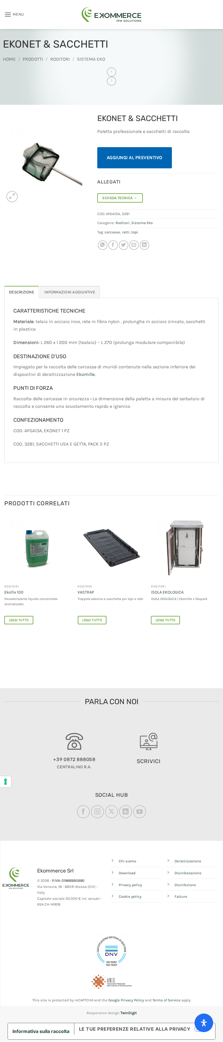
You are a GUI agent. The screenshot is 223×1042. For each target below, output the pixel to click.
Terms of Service (166, 1000)
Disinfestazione (188, 873)
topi (134, 232)
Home (9, 59)
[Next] (218, 574)
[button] (14, 14)
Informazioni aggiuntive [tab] (69, 292)
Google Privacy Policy (126, 1000)
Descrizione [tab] (21, 292)
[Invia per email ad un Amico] (134, 245)
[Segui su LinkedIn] (125, 811)
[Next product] (111, 71)
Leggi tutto (19, 620)
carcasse (112, 232)
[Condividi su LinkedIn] (144, 245)
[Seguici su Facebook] (83, 811)
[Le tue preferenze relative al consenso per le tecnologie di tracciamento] (5, 781)
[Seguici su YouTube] (139, 811)
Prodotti (33, 59)
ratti (126, 232)
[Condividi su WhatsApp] (102, 245)
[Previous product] (111, 81)
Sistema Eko (91, 59)
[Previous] (4, 574)
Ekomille (85, 374)
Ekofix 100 (14, 592)
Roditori (60, 59)
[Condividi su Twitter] (123, 245)
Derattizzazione (188, 861)
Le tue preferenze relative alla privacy (135, 1029)
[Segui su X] (111, 811)
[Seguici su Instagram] (97, 811)
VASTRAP (86, 592)
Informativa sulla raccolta (40, 1031)
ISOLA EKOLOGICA (167, 592)
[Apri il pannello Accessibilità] (204, 1023)
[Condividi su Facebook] (113, 245)
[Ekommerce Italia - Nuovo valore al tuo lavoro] (111, 14)
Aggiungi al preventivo (134, 157)
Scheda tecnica (118, 198)
